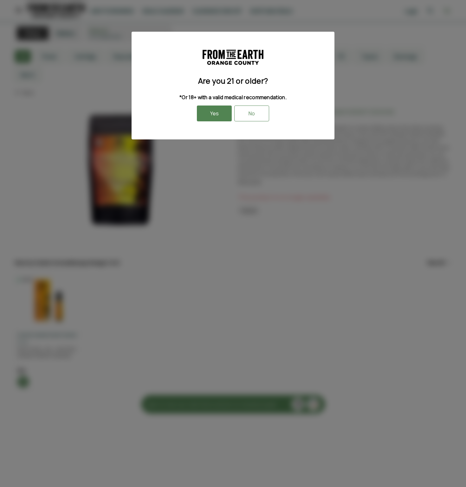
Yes (214, 113)
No (252, 113)
